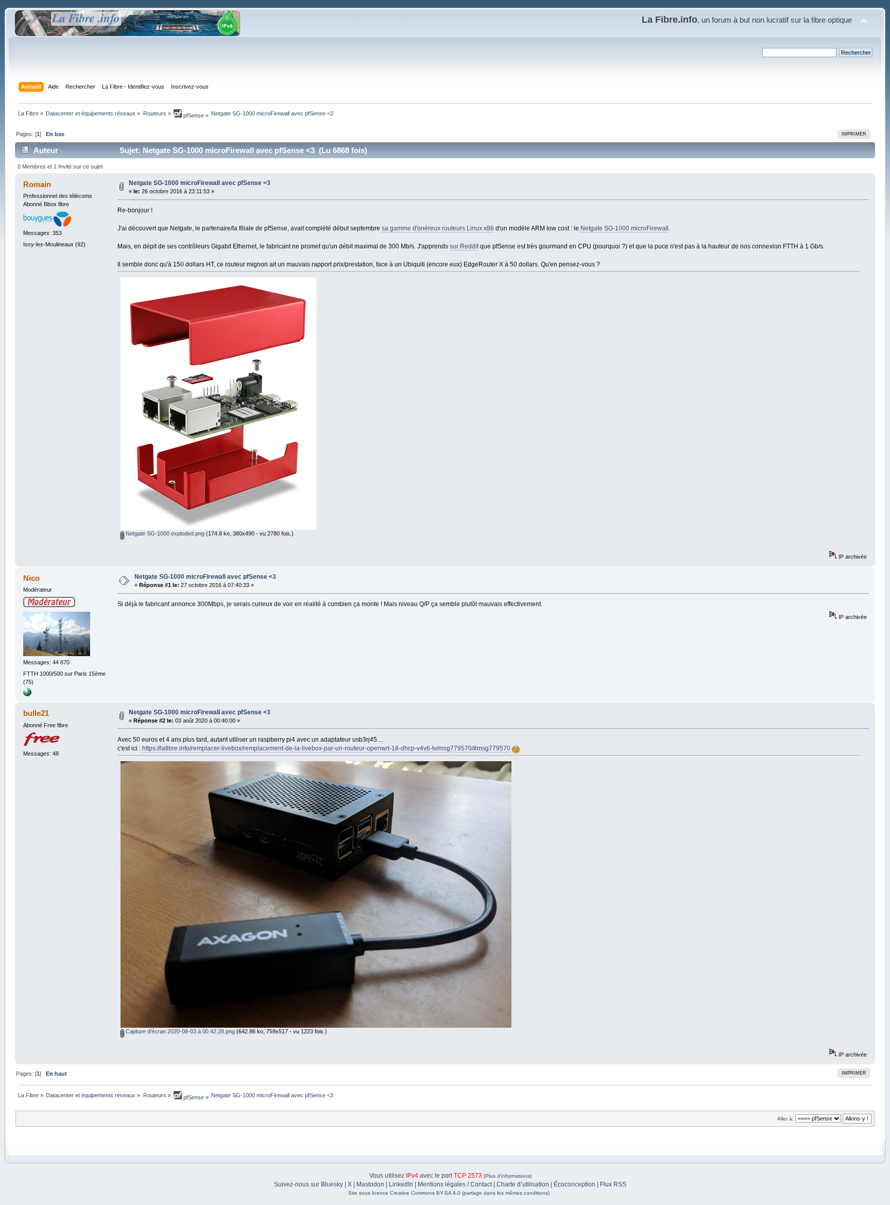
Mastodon (370, 1184)
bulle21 (36, 713)
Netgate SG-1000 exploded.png (164, 533)
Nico (31, 578)
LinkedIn (401, 1184)
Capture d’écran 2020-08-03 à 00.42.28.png (179, 1031)
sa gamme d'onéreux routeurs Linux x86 (438, 228)
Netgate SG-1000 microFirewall (624, 228)
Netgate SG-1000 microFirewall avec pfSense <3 (199, 183)
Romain (37, 184)
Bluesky (332, 1184)
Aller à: (785, 1119)
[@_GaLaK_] (27, 694)
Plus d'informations (507, 1176)
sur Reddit (464, 246)
